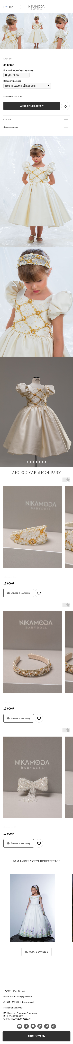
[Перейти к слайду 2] (30, 462)
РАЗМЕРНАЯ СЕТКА (13, 96)
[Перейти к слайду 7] (45, 462)
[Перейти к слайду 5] (39, 462)
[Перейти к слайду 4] (36, 462)
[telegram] (26, 1027)
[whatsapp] (39, 1027)
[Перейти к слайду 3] (33, 462)
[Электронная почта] (33, 1027)
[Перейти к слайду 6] (42, 462)
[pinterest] (46, 1027)
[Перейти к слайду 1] (27, 462)
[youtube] (19, 1027)
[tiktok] (53, 1027)
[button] (11, 7)
